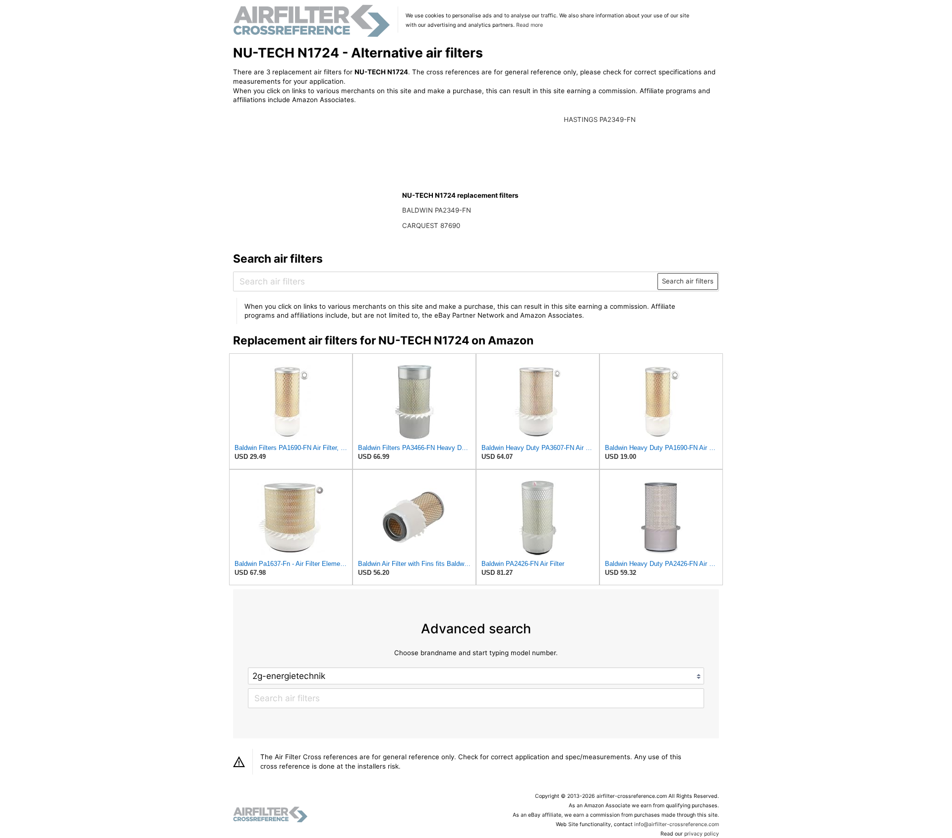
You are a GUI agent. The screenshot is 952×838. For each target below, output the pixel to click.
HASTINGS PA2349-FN (600, 119)
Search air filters (688, 281)
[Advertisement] (314, 177)
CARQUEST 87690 (431, 225)
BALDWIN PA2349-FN (436, 210)
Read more (529, 25)
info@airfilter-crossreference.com (676, 824)
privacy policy (701, 834)
